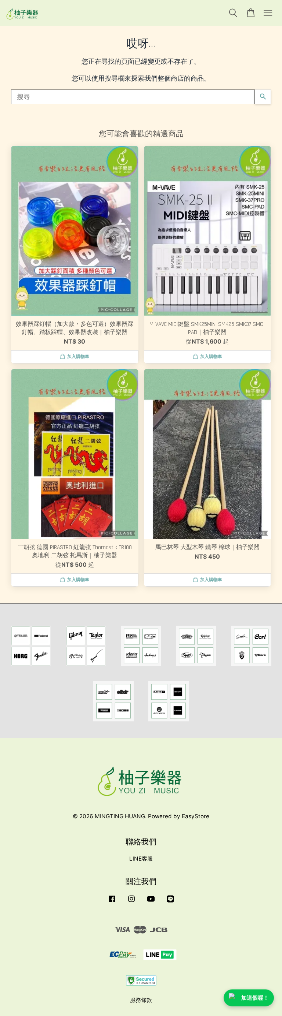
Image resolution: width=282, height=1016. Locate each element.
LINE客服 (141, 858)
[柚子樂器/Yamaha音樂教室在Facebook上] (112, 902)
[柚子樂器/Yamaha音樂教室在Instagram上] (131, 902)
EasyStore (195, 816)
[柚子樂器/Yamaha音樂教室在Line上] (170, 902)
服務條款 (141, 999)
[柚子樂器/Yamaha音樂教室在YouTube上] (151, 902)
